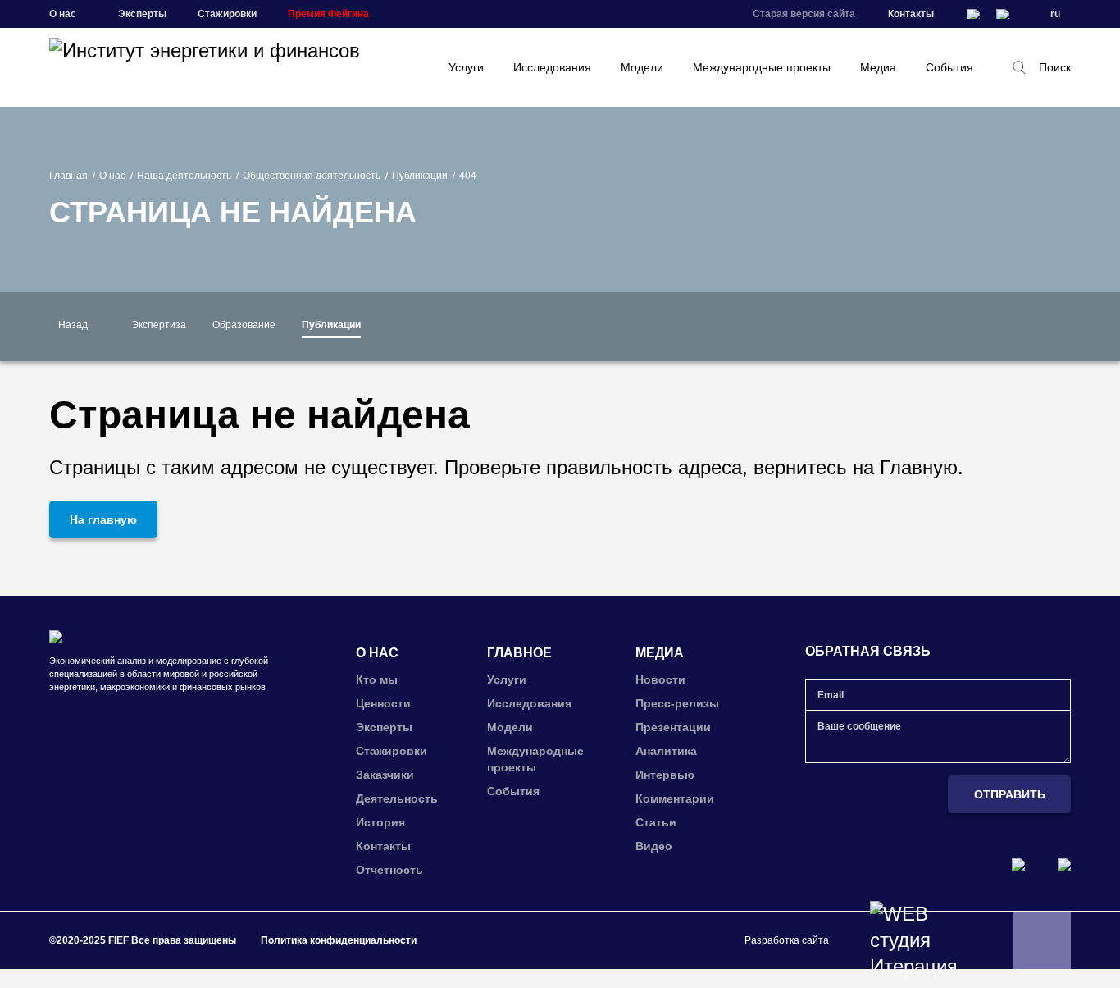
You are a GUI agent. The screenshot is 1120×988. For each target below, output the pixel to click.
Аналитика (666, 750)
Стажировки (227, 14)
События (949, 67)
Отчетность (389, 869)
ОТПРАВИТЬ (1009, 794)
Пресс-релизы (677, 703)
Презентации (673, 727)
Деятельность (397, 798)
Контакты (911, 14)
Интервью (664, 774)
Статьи (655, 822)
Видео (653, 846)
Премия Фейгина (328, 14)
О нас (112, 175)
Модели (642, 67)
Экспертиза (158, 325)
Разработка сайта (786, 940)
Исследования (552, 67)
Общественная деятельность (311, 175)
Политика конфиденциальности (339, 940)
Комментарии (674, 798)
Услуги (466, 67)
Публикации (420, 175)
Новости (660, 679)
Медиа (878, 67)
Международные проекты (762, 67)
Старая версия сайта (804, 14)
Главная (68, 175)
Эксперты (142, 14)
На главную (103, 519)
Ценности (383, 703)
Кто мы (377, 679)
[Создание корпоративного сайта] (913, 940)
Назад (73, 325)
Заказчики (385, 774)
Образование (243, 325)
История (380, 822)
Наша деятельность (184, 175)
